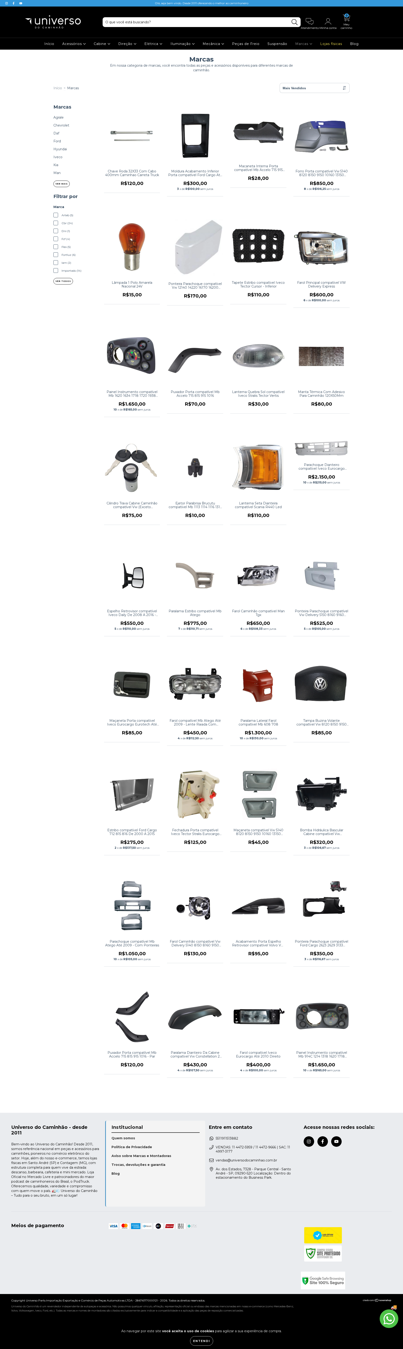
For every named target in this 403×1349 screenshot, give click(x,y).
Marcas (302, 44)
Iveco (58, 157)
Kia (55, 165)
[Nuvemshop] (377, 1301)
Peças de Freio (246, 44)
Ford (57, 141)
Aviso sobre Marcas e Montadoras (141, 1156)
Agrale (58, 117)
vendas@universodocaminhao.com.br (246, 1160)
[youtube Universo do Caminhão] (21, 3)
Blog (354, 44)
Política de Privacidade (131, 1147)
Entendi (201, 1341)
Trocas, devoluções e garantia (138, 1165)
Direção (126, 44)
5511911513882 (227, 1138)
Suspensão (277, 44)
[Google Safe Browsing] (346, 1280)
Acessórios (72, 44)
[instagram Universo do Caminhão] (6, 3)
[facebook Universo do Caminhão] (13, 3)
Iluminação (181, 44)
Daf (56, 133)
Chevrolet (61, 125)
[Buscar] (294, 22)
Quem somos (123, 1138)
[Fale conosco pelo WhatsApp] (389, 1318)
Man (57, 173)
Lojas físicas (331, 44)
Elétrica (152, 44)
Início (49, 44)
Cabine (101, 44)
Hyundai (60, 149)
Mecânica (212, 44)
